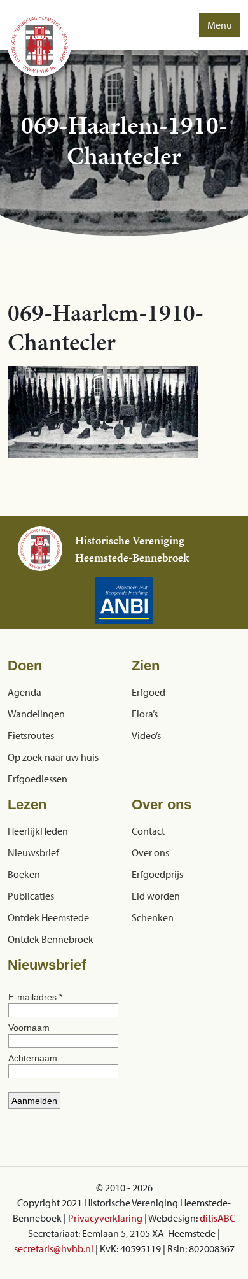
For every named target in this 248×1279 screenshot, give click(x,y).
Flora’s (145, 713)
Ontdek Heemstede (48, 917)
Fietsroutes (31, 735)
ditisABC (217, 1218)
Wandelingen (36, 713)
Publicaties (31, 895)
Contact (148, 830)
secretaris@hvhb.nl (53, 1248)
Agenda (24, 692)
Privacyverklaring (105, 1218)
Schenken (153, 917)
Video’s (146, 735)
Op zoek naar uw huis (53, 757)
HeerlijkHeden (38, 830)
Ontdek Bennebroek (50, 939)
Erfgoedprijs (157, 874)
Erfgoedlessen (37, 778)
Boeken (24, 874)
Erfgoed (148, 692)
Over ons (150, 852)
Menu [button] (219, 24)
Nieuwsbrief (33, 852)
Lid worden (156, 895)
